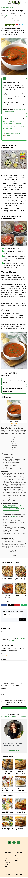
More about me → (14, 750)
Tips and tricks (8, 128)
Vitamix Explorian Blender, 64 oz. (11, 510)
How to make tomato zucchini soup (14, 126)
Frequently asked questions (12, 133)
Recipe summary (9, 121)
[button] (17, 25)
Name (3, 688)
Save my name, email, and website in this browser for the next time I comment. (15, 702)
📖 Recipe (7, 135)
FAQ (5, 860)
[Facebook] (9, 842)
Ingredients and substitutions (12, 123)
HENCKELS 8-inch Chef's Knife (10, 506)
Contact (6, 858)
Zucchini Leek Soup (10, 111)
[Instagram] (18, 842)
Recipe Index (7, 856)
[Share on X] (11, 605)
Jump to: (6, 118)
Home (3, 7)
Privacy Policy (19, 858)
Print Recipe (15, 421)
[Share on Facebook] (20, 25)
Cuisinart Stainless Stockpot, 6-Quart (12, 505)
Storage (6, 130)
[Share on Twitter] (22, 25)
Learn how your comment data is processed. (13, 716)
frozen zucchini (13, 516)
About (16, 856)
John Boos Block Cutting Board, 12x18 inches (14, 508)
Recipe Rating (5, 653)
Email (3, 694)
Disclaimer (18, 860)
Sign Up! (6, 862)
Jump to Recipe (11, 24)
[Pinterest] (14, 842)
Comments (7, 138)
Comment (4, 659)
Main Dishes (9, 7)
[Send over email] (24, 605)
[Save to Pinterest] (17, 605)
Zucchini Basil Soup (19, 109)
